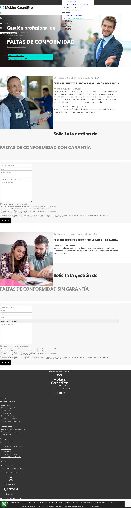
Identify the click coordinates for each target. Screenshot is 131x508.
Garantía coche (6, 410)
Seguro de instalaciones (9, 432)
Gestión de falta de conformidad (11, 468)
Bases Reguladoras (48, 502)
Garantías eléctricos (7, 416)
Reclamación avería (7, 466)
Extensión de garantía (8, 408)
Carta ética (110, 502)
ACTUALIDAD (67, 24)
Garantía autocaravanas (9, 418)
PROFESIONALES (8, 18)
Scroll (2, 367)
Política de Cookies (85, 502)
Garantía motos (6, 413)
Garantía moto (71, 2)
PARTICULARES (8, 21)
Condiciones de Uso (34, 502)
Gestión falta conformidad (75, 18)
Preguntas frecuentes (73, 10)
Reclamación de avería (74, 15)
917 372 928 (66, 389)
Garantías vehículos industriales (77, 4)
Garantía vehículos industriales (11, 421)
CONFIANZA (67, 21)
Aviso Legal (59, 502)
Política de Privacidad (71, 502)
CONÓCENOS (67, 26)
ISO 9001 (23, 502)
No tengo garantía (17, 59)
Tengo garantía (16, 56)
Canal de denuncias (99, 502)
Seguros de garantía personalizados (13, 429)
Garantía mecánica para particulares (13, 446)
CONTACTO (66, 29)
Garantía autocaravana (74, 7)
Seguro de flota (6, 434)
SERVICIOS (66, 13)
